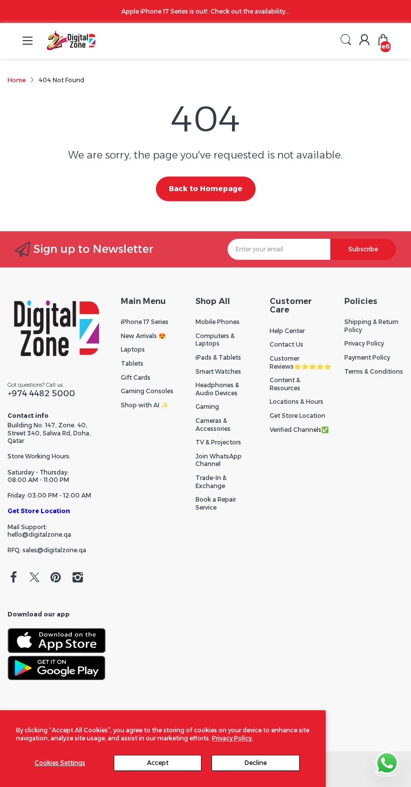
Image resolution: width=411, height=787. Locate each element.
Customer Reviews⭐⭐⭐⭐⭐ (300, 362)
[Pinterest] (56, 578)
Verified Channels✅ (299, 429)
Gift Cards (135, 377)
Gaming (207, 406)
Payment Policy (367, 357)
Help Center (287, 331)
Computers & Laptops (215, 340)
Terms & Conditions (373, 371)
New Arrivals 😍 (143, 336)
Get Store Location (39, 511)
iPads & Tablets (218, 357)
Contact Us (286, 344)
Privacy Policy (364, 343)
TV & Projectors (218, 442)
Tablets (132, 363)
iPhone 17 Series (144, 322)
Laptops (133, 349)
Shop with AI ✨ (144, 405)
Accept (157, 762)
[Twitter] (35, 578)
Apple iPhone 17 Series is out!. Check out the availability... (205, 11)
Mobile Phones (217, 322)
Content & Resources (285, 384)
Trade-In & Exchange (211, 482)
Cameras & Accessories (213, 424)
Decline (256, 762)
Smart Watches (218, 371)
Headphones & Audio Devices (217, 389)
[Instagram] (78, 578)
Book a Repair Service (215, 503)
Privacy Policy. (232, 738)
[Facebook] (14, 578)
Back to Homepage (206, 188)
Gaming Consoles (147, 391)
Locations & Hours (296, 401)
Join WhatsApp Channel (218, 460)
